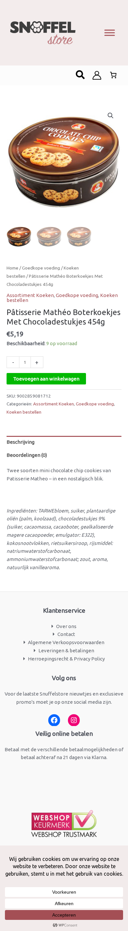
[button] (80, 75)
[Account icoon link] (97, 75)
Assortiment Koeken (30, 295)
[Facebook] (54, 720)
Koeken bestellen (24, 412)
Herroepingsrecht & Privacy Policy (66, 658)
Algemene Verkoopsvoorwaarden (66, 642)
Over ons (66, 626)
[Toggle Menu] (109, 32)
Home (12, 267)
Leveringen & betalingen (66, 650)
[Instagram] (74, 720)
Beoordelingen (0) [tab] (27, 455)
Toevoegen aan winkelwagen (46, 379)
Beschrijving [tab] (20, 442)
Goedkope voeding (41, 267)
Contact (66, 634)
